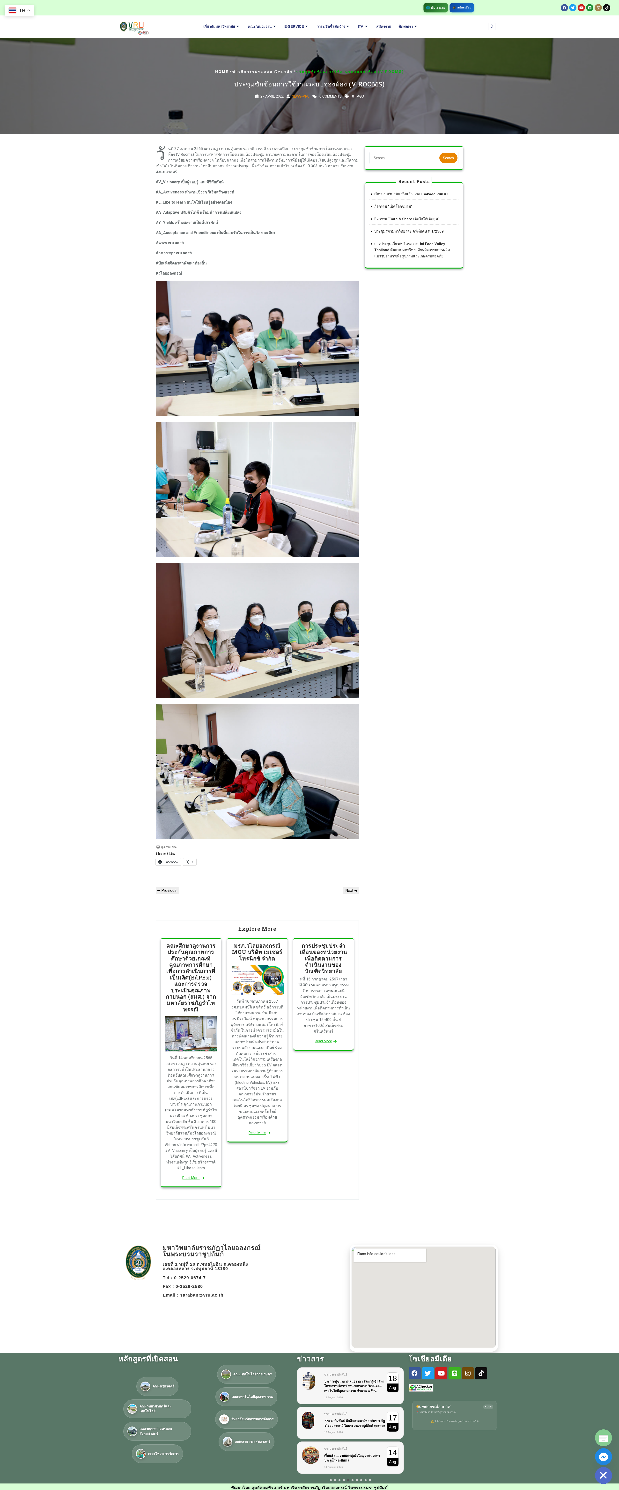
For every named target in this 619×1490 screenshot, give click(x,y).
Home (222, 72)
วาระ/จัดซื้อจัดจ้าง (331, 26)
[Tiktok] (606, 7)
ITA (360, 26)
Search (448, 158)
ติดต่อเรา (405, 26)
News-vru (301, 96)
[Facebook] (564, 7)
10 (370, 1475)
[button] (491, 26)
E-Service (294, 26)
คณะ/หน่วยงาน (260, 26)
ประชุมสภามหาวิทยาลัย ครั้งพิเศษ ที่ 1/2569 (409, 231)
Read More (190, 1178)
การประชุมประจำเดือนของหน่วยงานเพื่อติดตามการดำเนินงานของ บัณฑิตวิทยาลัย (323, 958)
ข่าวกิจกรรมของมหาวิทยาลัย (262, 72)
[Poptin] (603, 1437)
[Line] (589, 7)
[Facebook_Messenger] (603, 1456)
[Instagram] (598, 7)
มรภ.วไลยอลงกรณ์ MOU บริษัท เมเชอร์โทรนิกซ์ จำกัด (257, 952)
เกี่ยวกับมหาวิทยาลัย (219, 26)
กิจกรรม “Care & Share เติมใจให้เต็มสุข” (406, 219)
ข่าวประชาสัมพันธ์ (335, 1374)
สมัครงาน (383, 26)
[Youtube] (581, 7)
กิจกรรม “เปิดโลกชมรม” (393, 206)
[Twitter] (572, 7)
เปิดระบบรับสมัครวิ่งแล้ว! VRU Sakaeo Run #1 (411, 194)
